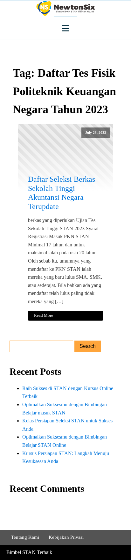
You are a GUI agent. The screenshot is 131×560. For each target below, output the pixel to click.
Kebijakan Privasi (66, 537)
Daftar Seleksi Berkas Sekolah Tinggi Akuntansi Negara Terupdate (61, 193)
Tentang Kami (25, 537)
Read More (43, 315)
